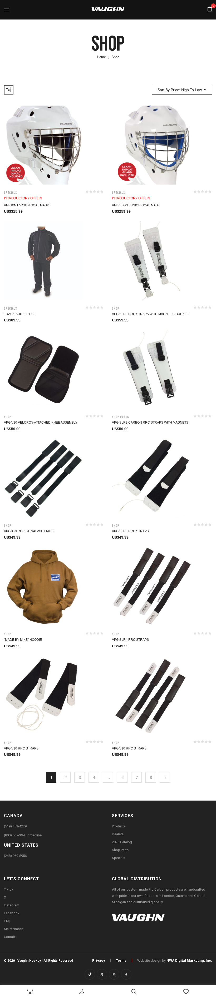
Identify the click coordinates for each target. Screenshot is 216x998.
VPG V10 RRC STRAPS (21, 748)
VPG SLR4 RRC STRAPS (130, 640)
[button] (209, 9)
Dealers (118, 834)
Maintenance (13, 929)
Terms (121, 960)
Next (165, 777)
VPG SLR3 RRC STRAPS (130, 531)
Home (101, 57)
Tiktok (8, 889)
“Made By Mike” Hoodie (23, 640)
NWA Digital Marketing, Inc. (189, 960)
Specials (10, 193)
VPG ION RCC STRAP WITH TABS (28, 531)
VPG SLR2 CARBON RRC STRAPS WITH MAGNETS (150, 422)
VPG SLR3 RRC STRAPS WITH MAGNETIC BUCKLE (150, 314)
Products (119, 826)
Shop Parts (120, 417)
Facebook (11, 913)
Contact (10, 937)
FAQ (7, 921)
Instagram (11, 905)
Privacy (98, 960)
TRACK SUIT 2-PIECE (20, 314)
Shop (115, 308)
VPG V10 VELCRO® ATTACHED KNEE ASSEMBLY (40, 422)
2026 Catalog (122, 842)
